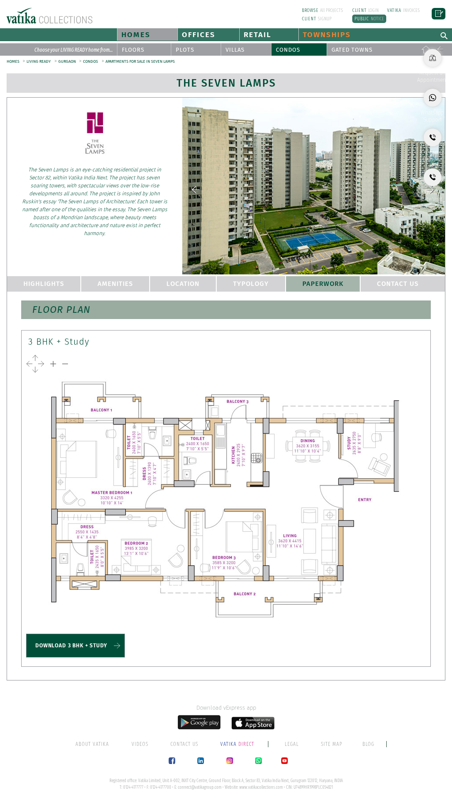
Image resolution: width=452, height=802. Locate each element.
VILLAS (235, 49)
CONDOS (288, 49)
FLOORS (133, 49)
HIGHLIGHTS (43, 284)
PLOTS (185, 49)
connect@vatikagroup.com (200, 787)
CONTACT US (397, 284)
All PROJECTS (322, 10)
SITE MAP (332, 744)
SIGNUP (317, 19)
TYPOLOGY (251, 284)
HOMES (136, 34)
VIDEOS (140, 744)
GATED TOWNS (352, 49)
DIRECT (238, 744)
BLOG (368, 744)
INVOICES (403, 10)
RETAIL (257, 34)
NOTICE (369, 19)
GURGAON (67, 61)
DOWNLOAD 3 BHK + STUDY (71, 645)
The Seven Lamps (226, 83)
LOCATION (183, 284)
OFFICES (198, 34)
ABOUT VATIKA (92, 744)
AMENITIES (115, 284)
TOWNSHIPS (327, 34)
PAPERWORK (322, 284)
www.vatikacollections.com (261, 787)
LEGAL (292, 744)
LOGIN (365, 10)
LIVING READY (38, 61)
